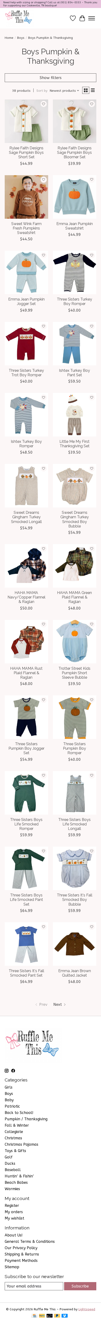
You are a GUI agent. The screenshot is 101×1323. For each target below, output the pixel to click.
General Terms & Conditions (30, 1241)
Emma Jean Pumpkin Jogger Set (26, 301)
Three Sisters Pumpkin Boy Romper (74, 748)
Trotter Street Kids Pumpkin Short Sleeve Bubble (74, 673)
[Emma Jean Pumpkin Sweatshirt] (74, 197)
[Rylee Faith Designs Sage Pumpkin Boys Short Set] (26, 121)
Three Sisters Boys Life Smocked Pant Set (26, 899)
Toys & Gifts (15, 1151)
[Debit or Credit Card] (50, 1316)
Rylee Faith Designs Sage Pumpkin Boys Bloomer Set (74, 152)
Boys (20, 38)
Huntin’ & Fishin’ (19, 1176)
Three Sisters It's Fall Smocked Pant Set (26, 973)
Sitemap (12, 1267)
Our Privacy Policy (21, 1248)
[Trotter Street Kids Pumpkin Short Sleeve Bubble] (74, 641)
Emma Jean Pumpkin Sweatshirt (74, 226)
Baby (9, 1100)
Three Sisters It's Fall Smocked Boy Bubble (74, 899)
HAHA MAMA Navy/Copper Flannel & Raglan (26, 597)
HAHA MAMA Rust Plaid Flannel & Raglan (26, 673)
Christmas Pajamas (21, 1144)
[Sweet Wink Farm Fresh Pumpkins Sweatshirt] (26, 197)
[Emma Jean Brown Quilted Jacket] (74, 944)
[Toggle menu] (91, 18)
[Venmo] (65, 1316)
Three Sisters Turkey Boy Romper (74, 301)
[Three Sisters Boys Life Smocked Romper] (26, 793)
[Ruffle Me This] (19, 18)
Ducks (10, 1163)
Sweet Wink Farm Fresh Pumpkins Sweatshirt (26, 228)
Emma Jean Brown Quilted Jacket (74, 973)
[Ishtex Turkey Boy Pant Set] (74, 343)
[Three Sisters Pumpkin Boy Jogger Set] (26, 717)
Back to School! (19, 1112)
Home (9, 38)
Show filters (51, 77)
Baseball (13, 1170)
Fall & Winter (17, 1125)
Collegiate (14, 1131)
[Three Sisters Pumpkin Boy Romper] (74, 717)
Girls (8, 1087)
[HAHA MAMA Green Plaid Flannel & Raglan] (74, 566)
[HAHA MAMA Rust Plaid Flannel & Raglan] (26, 641)
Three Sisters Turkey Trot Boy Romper (26, 372)
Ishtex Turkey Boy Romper (26, 443)
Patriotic (12, 1106)
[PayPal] (42, 1316)
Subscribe (80, 1286)
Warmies (12, 1189)
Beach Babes (16, 1182)
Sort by (41, 90)
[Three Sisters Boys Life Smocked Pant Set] (26, 868)
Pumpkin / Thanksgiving (26, 1119)
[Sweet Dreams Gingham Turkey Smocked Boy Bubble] (74, 485)
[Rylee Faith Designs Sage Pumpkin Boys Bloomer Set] (74, 121)
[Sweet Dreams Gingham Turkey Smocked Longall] (26, 485)
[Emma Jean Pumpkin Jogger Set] (26, 272)
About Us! (14, 1235)
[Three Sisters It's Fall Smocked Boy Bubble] (74, 868)
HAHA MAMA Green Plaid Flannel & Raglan (74, 597)
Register (12, 1205)
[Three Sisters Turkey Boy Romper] (74, 272)
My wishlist (14, 1218)
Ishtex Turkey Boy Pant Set (74, 372)
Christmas (13, 1138)
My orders (14, 1212)
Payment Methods (21, 1260)
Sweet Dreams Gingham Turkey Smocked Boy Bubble (74, 519)
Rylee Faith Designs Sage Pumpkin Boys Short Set (26, 152)
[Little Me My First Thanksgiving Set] (74, 414)
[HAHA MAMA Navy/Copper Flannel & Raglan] (26, 566)
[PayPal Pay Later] (57, 1316)
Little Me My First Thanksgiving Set (74, 443)
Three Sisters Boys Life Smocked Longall (74, 824)
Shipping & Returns (22, 1254)
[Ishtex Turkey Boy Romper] (26, 414)
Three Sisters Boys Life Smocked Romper (26, 824)
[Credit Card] (34, 1316)
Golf (8, 1157)
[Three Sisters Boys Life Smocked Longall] (74, 793)
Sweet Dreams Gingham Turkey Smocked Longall (26, 517)
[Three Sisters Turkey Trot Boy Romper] (26, 343)
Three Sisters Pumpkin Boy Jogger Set (26, 748)
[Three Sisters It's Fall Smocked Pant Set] (26, 944)
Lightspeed (86, 1309)
